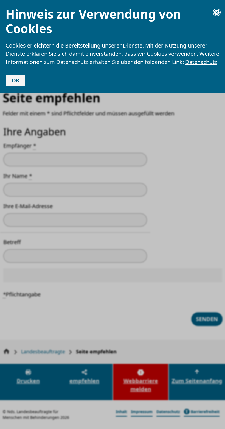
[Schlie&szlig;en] (217, 12)
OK (15, 80)
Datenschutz (201, 62)
